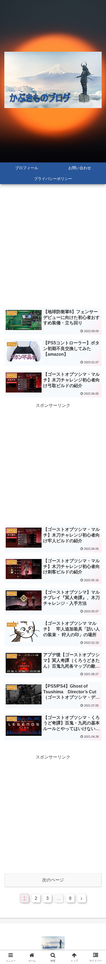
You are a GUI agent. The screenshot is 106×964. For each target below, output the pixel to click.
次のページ (53, 880)
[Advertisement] (53, 249)
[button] (95, 761)
